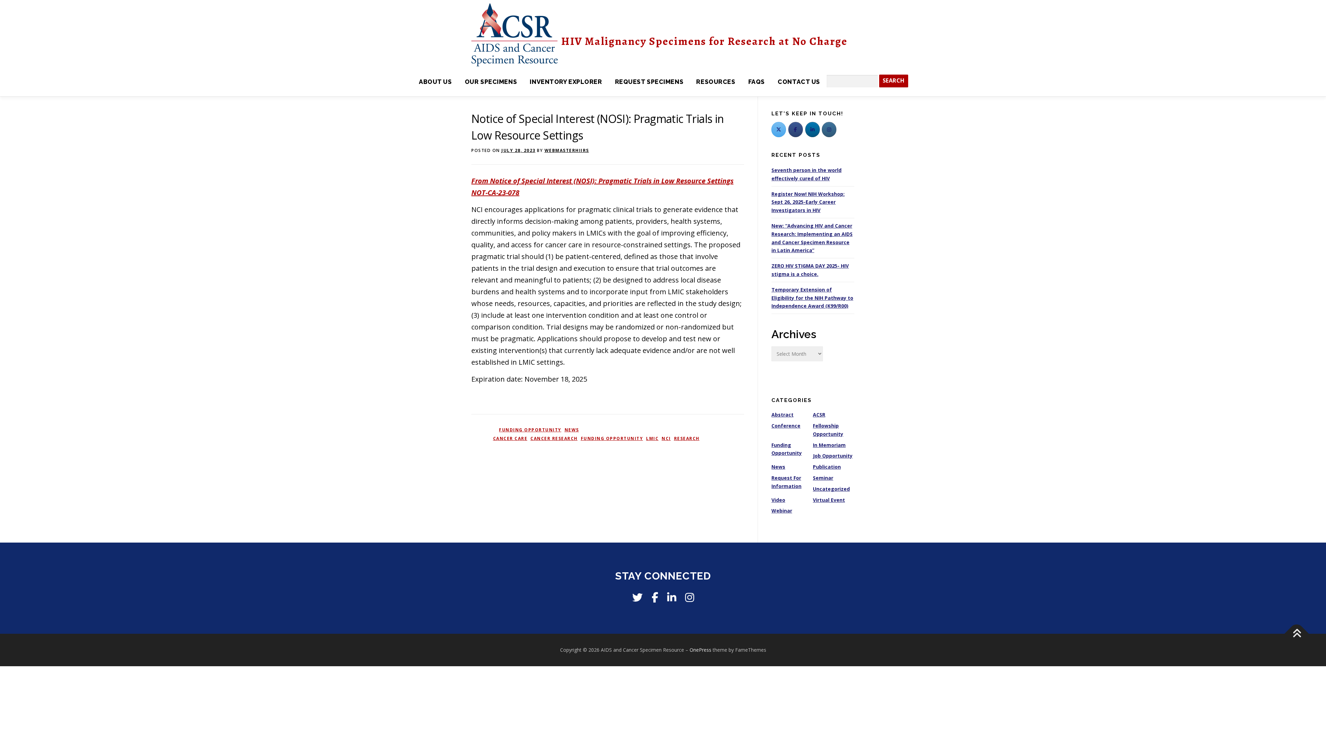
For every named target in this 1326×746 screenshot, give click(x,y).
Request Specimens (649, 81)
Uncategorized (831, 489)
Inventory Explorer (566, 81)
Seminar (823, 478)
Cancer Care (510, 438)
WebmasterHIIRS (567, 150)
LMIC (652, 438)
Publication (827, 466)
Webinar (781, 510)
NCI (666, 438)
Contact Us (799, 81)
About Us (435, 81)
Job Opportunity (833, 455)
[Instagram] (689, 597)
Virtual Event (829, 500)
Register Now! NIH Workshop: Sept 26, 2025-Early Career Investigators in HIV (808, 202)
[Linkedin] (671, 597)
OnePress (700, 650)
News (572, 430)
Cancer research (554, 438)
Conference (785, 425)
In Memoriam (829, 445)
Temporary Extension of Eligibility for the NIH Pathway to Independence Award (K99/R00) (812, 297)
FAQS (756, 81)
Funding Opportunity (530, 430)
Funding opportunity (612, 438)
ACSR (819, 414)
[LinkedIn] (812, 129)
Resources (715, 81)
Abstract (782, 414)
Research (687, 438)
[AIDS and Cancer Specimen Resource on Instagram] (829, 129)
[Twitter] (778, 129)
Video (778, 500)
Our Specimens (491, 81)
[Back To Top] (1297, 634)
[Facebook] (795, 129)
